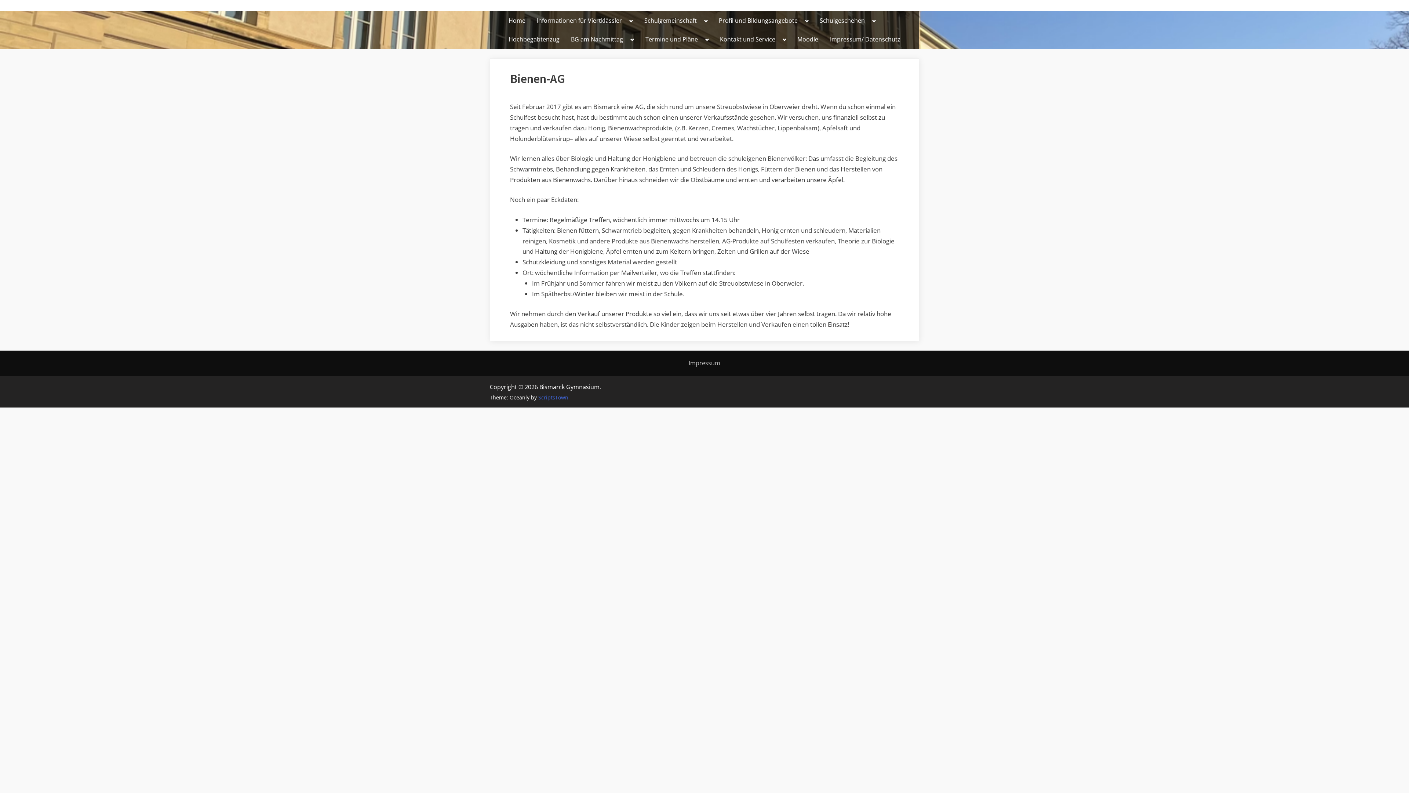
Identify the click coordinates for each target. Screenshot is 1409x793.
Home (517, 21)
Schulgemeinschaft (670, 21)
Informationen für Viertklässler (579, 21)
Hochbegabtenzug (534, 39)
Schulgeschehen (842, 21)
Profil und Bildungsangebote (758, 21)
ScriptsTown (553, 397)
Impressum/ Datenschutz (865, 39)
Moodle (807, 39)
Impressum (704, 363)
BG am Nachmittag (597, 39)
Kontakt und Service (747, 39)
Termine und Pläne (671, 39)
